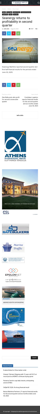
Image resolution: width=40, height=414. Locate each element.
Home (4, 9)
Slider (10, 14)
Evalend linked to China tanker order (14, 370)
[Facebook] (4, 33)
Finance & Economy (25, 12)
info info (6, 29)
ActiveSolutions (32, 411)
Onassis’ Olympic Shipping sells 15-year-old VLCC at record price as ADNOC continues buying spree (20, 375)
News (9, 9)
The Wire (16, 14)
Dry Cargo (16, 9)
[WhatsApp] (18, 33)
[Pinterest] (13, 33)
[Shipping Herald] (20, 3)
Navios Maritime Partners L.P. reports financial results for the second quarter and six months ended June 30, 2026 (20, 394)
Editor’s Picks (16, 12)
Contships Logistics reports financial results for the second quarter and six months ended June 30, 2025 (30, 101)
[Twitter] (9, 33)
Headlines (5, 14)
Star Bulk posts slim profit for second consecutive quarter (10, 99)
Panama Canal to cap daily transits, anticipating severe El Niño (18, 382)
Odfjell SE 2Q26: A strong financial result (16, 387)
